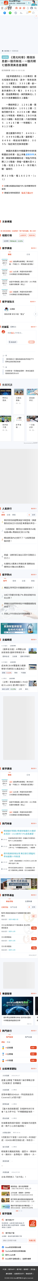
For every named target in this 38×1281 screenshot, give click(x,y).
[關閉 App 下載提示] (2, 3)
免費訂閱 (32, 1240)
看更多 (33, 248)
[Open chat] (33, 12)
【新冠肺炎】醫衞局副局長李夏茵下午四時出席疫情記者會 (19, 360)
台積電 (10, 1054)
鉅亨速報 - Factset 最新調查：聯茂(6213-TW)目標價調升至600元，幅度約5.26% (19, 426)
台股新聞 (13, 645)
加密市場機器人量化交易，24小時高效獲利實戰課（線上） (22, 283)
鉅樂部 (26, 1269)
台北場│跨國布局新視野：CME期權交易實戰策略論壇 (21, 273)
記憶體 (10, 1047)
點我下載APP (27, 192)
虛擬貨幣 (30, 154)
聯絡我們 (29, 1273)
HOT (11, 261)
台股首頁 (23, 235)
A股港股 (6, 51)
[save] (27, 13)
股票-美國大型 (13, 919)
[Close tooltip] (31, 18)
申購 (34, 928)
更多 (33, 515)
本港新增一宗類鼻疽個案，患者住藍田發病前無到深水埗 (19, 372)
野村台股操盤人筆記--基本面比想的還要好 (6, 399)
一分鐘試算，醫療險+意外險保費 (32, 426)
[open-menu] (2, 8)
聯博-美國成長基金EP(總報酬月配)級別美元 (16, 914)
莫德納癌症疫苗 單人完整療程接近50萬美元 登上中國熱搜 (32, 399)
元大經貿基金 (6, 937)
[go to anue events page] (28, 8)
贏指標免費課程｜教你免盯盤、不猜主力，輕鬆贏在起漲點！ (22, 262)
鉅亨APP (11, 1269)
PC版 (4, 1269)
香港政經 (15, 51)
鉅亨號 (19, 1269)
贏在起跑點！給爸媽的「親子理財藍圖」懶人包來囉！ (18, 231)
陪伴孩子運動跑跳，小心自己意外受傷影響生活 (5, 426)
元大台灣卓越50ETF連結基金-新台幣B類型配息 (15, 926)
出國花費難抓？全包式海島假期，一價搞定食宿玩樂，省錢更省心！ (18, 399)
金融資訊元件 (19, 1273)
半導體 (10, 1060)
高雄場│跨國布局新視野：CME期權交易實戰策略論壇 (21, 293)
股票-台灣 (12, 931)
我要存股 (32, 235)
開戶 (34, 916)
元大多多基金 (6, 946)
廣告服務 (9, 1273)
